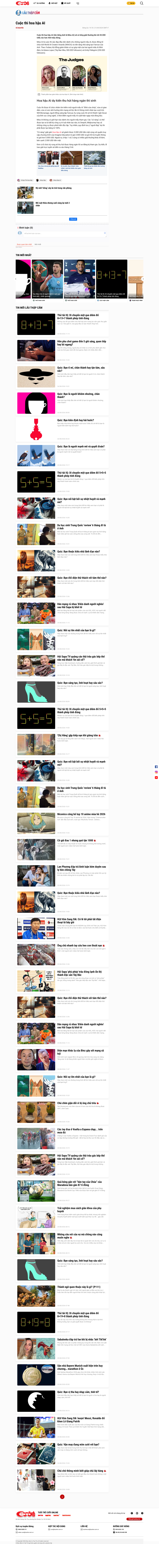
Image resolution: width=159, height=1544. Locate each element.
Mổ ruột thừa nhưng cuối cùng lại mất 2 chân (53, 204)
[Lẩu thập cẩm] (79, 14)
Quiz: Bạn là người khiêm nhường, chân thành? (78, 395)
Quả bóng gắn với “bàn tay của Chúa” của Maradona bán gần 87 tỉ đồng (79, 1183)
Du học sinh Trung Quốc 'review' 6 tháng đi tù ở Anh (81, 527)
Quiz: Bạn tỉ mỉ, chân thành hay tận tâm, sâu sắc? (81, 369)
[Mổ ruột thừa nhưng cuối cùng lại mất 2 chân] (25, 208)
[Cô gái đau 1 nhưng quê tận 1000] (36, 849)
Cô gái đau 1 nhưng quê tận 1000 (75, 840)
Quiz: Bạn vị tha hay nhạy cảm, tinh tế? (78, 1392)
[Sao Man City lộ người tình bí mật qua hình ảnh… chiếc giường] (47, 279)
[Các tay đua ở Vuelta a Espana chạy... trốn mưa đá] (36, 1138)
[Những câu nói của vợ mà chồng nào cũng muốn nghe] (36, 1243)
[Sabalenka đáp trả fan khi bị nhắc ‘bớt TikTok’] (36, 1348)
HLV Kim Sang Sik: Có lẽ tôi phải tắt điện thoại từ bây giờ (79, 921)
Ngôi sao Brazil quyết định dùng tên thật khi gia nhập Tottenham (78, 295)
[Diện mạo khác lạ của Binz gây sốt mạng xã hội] (36, 1059)
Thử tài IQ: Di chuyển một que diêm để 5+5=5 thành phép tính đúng (81, 474)
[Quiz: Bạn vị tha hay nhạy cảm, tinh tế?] (36, 1401)
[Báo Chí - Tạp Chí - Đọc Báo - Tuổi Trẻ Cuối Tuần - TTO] (49, 1515)
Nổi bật (54, 3)
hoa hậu (43, 180)
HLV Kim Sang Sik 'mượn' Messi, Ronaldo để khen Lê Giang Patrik (81, 1420)
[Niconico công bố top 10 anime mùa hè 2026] (36, 823)
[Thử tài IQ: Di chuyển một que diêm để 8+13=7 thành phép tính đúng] (111, 279)
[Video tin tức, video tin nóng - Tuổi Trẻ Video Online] (57, 1515)
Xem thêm (19, 247)
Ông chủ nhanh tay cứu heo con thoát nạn (80, 945)
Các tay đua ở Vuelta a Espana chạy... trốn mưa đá (80, 1131)
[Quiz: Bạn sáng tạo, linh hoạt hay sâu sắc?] (36, 692)
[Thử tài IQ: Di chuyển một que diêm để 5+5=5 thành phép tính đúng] (36, 482)
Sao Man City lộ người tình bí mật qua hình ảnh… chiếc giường (46, 295)
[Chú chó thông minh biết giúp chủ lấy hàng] (36, 1480)
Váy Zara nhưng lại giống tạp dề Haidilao (48, 167)
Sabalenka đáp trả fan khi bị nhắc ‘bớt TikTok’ (82, 1339)
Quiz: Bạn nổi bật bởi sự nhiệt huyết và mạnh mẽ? (81, 501)
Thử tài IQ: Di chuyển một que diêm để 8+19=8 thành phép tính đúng (78, 1315)
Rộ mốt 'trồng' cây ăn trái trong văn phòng (53, 188)
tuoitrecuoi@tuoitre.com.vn (91, 1529)
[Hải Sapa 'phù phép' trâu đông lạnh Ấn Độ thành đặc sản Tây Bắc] (36, 981)
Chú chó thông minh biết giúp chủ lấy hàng (80, 1470)
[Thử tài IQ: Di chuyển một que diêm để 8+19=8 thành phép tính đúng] (36, 1322)
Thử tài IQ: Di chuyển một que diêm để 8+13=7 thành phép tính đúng (111, 295)
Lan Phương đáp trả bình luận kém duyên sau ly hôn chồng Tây (81, 868)
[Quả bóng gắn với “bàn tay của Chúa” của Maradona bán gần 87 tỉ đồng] (36, 1191)
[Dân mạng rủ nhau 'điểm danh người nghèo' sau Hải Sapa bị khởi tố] (36, 613)
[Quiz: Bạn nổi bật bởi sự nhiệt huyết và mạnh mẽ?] (36, 508)
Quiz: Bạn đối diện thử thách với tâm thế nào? (82, 577)
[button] (77, 3)
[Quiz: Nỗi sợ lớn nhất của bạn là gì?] (36, 639)
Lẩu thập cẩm (104, 300)
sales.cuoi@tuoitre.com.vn (26, 1532)
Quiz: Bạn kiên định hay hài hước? (75, 420)
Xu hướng (41, 3)
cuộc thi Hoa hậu (27, 180)
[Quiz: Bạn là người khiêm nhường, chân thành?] (36, 403)
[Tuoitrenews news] (66, 1515)
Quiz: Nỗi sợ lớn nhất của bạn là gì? (76, 630)
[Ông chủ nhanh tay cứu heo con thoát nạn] (36, 954)
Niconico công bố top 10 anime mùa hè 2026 (81, 814)
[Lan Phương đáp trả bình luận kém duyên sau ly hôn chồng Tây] (36, 876)
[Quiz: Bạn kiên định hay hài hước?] (36, 429)
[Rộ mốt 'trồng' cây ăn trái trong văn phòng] (25, 193)
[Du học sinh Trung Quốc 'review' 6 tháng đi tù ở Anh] (36, 534)
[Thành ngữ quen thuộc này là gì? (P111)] (36, 1296)
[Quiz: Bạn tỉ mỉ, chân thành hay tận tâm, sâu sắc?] (36, 377)
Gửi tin (132, 3)
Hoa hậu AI (56, 132)
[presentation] (16, 279)
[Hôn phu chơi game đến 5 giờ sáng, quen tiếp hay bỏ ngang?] (36, 350)
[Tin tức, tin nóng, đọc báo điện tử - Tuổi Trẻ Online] (41, 1515)
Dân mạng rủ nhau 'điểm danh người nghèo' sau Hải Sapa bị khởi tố (80, 606)
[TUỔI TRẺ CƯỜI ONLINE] (26, 1514)
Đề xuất (67, 3)
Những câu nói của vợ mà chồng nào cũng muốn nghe (79, 1236)
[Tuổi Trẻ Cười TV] (137, 1513)
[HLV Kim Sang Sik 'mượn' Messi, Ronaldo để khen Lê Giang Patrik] (36, 1427)
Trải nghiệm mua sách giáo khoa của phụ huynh (79, 1210)
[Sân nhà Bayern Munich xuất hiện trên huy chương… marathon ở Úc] (36, 1375)
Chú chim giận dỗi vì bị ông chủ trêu (77, 1103)
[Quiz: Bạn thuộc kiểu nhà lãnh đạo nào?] (36, 560)
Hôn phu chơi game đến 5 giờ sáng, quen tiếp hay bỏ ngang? (81, 343)
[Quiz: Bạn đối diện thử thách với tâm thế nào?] (36, 587)
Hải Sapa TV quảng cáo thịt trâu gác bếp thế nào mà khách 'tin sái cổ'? (81, 658)
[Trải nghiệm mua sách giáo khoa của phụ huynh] (36, 1217)
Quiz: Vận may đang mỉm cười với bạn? (78, 1444)
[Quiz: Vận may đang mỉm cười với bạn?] (36, 1453)
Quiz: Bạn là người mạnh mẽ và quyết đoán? (81, 446)
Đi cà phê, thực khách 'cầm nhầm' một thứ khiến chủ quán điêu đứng (71, 168)
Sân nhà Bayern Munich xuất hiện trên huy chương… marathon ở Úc (80, 1367)
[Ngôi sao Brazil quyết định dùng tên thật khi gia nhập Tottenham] (79, 279)
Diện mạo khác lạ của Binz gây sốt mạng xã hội (80, 1052)
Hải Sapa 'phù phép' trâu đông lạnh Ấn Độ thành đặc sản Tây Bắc (79, 973)
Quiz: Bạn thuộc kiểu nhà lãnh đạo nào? (78, 551)
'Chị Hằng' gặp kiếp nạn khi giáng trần (77, 735)
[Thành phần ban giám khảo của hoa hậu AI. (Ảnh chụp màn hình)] (72, 57)
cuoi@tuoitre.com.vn (57, 1529)
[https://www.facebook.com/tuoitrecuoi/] (132, 1513)
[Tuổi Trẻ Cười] (142, 1513)
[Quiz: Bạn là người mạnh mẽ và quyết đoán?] (36, 455)
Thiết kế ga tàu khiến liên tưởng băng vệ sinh (94, 167)
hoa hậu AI (57, 180)
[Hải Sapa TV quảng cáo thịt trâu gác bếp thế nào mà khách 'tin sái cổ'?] (36, 666)
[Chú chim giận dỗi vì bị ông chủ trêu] (36, 1112)
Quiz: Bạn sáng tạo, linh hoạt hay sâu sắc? (80, 683)
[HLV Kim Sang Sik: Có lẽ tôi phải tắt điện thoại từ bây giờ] (36, 928)
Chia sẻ (73, 219)
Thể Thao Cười (40, 300)
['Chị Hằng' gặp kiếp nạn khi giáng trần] (36, 744)
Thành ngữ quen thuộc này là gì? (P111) (78, 1287)
